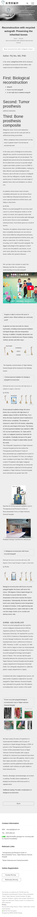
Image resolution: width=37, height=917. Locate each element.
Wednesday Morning (11, 879)
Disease (21, 38)
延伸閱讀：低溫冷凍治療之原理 (13, 622)
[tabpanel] (18, 13)
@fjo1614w (9, 836)
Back (18, 803)
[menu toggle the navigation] (32, 3)
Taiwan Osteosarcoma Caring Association (15, 860)
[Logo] (9, 3)
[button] (27, 3)
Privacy (4, 904)
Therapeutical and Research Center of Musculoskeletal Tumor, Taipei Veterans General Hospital (17, 855)
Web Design (18, 913)
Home (15, 38)
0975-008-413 (10, 833)
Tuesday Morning (10, 875)
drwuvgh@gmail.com (13, 829)
